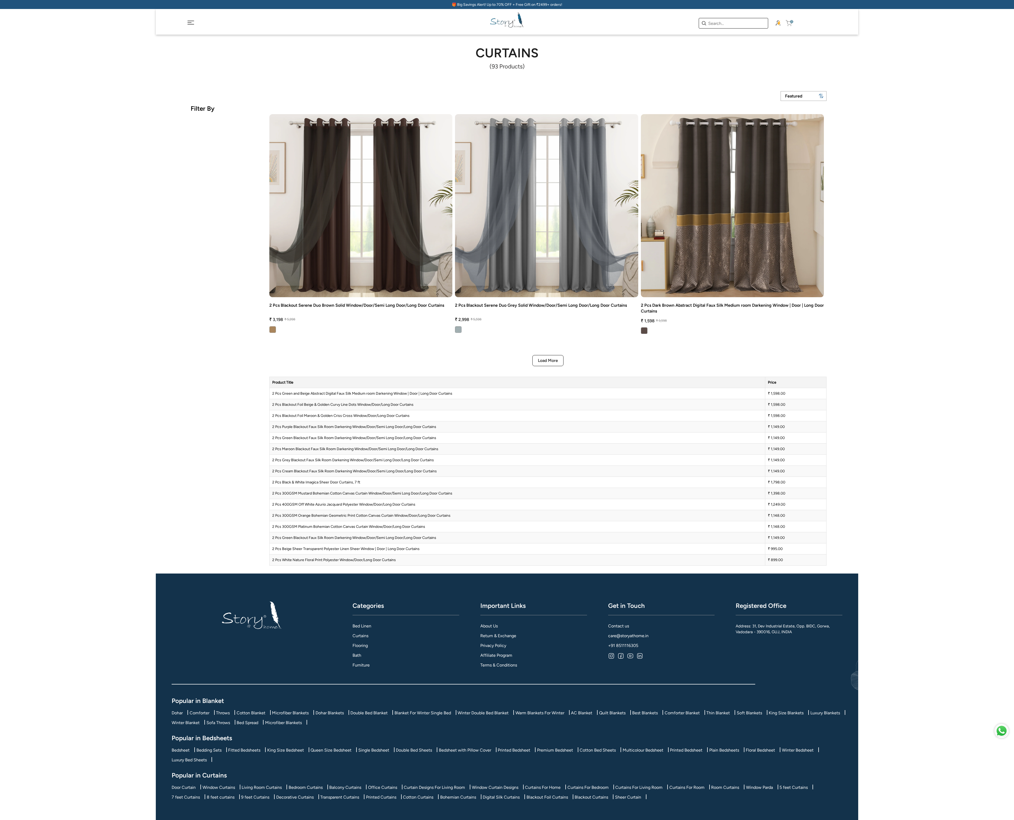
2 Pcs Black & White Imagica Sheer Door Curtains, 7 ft (316, 482)
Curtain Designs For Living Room (434, 787)
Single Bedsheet (373, 750)
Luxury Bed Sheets (189, 759)
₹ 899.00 (775, 560)
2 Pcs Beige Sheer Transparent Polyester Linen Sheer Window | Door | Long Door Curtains (346, 549)
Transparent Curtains (339, 797)
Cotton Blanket (251, 712)
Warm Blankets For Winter (539, 712)
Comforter (199, 712)
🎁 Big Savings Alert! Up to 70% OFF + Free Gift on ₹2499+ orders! (507, 4)
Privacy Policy (493, 645)
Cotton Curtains (418, 797)
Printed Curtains (381, 797)
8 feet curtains (220, 797)
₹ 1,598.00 (776, 393)
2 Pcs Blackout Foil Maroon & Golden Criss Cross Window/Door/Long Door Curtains (341, 415)
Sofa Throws (218, 722)
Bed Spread (247, 722)
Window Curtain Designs (495, 787)
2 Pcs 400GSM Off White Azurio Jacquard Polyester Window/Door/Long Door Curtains (343, 504)
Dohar (177, 712)
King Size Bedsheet (285, 750)
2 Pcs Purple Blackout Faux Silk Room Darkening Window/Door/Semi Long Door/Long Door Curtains (354, 427)
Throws (223, 712)
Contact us (618, 625)
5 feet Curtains (794, 787)
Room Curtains (725, 787)
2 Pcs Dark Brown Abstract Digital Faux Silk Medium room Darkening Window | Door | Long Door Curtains (732, 308)
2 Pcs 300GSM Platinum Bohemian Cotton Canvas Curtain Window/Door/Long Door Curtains (348, 526)
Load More (548, 360)
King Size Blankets (786, 712)
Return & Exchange (498, 635)
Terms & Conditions (498, 665)
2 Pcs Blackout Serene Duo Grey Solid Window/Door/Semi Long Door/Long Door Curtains (541, 305)
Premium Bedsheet (555, 750)
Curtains (360, 635)
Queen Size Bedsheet (331, 750)
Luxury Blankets (825, 712)
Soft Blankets (749, 712)
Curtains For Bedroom (588, 787)
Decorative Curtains (295, 797)
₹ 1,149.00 (776, 427)
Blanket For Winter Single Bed (423, 712)
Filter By (202, 108)
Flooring (360, 645)
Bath (357, 655)
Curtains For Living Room (639, 787)
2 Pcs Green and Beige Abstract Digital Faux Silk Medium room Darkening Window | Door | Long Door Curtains (362, 393)
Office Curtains (382, 787)
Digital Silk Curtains (501, 797)
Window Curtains (219, 787)
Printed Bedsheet (514, 750)
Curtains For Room (687, 787)
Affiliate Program (496, 655)
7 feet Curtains (186, 797)
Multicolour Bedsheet (643, 750)
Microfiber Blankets (290, 712)
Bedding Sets (209, 750)
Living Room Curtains (262, 787)
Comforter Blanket (682, 712)
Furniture (361, 665)
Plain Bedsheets (724, 750)
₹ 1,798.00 (776, 482)
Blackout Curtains (591, 797)
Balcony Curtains (345, 787)
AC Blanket (581, 712)
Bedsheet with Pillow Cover (465, 750)
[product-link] (360, 205)
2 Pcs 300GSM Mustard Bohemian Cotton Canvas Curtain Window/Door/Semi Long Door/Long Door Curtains (362, 493)
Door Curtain (184, 787)
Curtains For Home (543, 787)
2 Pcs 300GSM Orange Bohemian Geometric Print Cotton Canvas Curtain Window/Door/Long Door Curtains (361, 515)
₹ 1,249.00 (776, 504)
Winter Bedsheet (798, 750)
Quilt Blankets (612, 712)
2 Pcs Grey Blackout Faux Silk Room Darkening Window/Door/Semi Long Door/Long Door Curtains (353, 460)
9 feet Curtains (255, 797)
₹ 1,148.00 (776, 515)
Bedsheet (181, 750)
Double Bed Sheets (414, 750)
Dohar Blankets (330, 712)
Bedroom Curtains (306, 787)
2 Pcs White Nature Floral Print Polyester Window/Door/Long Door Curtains (334, 560)
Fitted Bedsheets (244, 750)
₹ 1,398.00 (776, 493)
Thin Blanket (718, 712)
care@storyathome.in (628, 635)
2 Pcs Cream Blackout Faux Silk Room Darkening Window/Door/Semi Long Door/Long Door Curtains (354, 471)
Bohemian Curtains (458, 797)
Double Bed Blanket (369, 712)
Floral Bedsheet (760, 750)
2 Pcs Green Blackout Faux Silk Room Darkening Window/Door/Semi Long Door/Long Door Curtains (354, 438)
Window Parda (759, 787)
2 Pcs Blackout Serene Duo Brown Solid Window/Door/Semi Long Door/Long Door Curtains (356, 305)
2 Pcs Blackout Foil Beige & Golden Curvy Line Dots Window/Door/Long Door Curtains (343, 404)
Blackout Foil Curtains (547, 797)
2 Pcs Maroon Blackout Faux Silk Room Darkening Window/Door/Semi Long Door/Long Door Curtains (355, 449)
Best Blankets (645, 712)
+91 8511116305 (623, 645)
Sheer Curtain (628, 797)
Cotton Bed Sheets (598, 750)
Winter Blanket (186, 722)
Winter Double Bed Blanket (483, 712)
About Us (489, 625)
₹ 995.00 (775, 549)
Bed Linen (362, 625)
